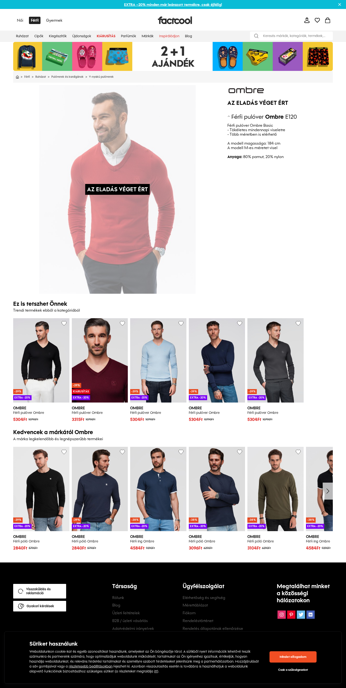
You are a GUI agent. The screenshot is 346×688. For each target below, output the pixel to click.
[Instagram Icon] (281, 614)
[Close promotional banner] (339, 4)
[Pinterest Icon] (291, 614)
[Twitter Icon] (301, 614)
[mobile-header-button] (307, 20)
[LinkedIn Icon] (310, 614)
